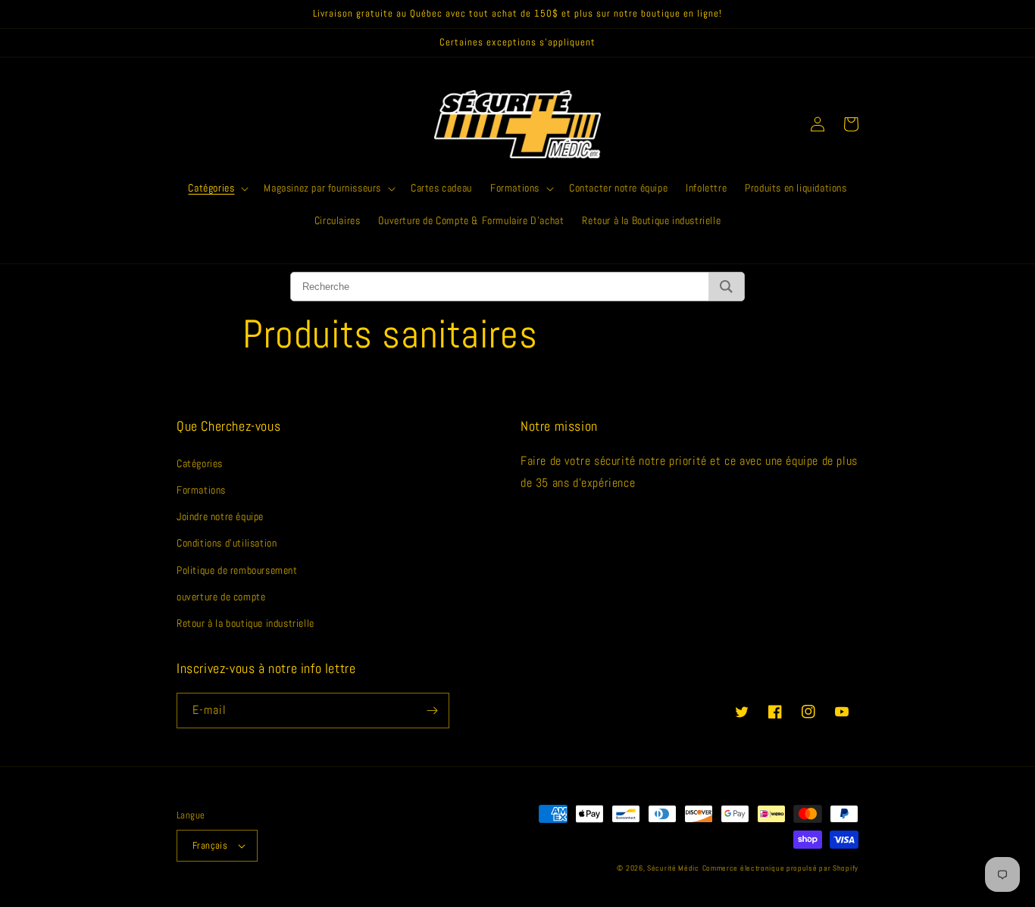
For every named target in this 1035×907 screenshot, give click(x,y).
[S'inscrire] (432, 710)
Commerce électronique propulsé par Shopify (780, 868)
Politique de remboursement (237, 570)
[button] (217, 188)
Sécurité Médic (673, 868)
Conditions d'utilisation (227, 543)
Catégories (200, 463)
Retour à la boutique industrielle (245, 623)
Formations (201, 490)
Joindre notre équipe (220, 516)
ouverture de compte (221, 596)
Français (209, 845)
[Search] (726, 287)
